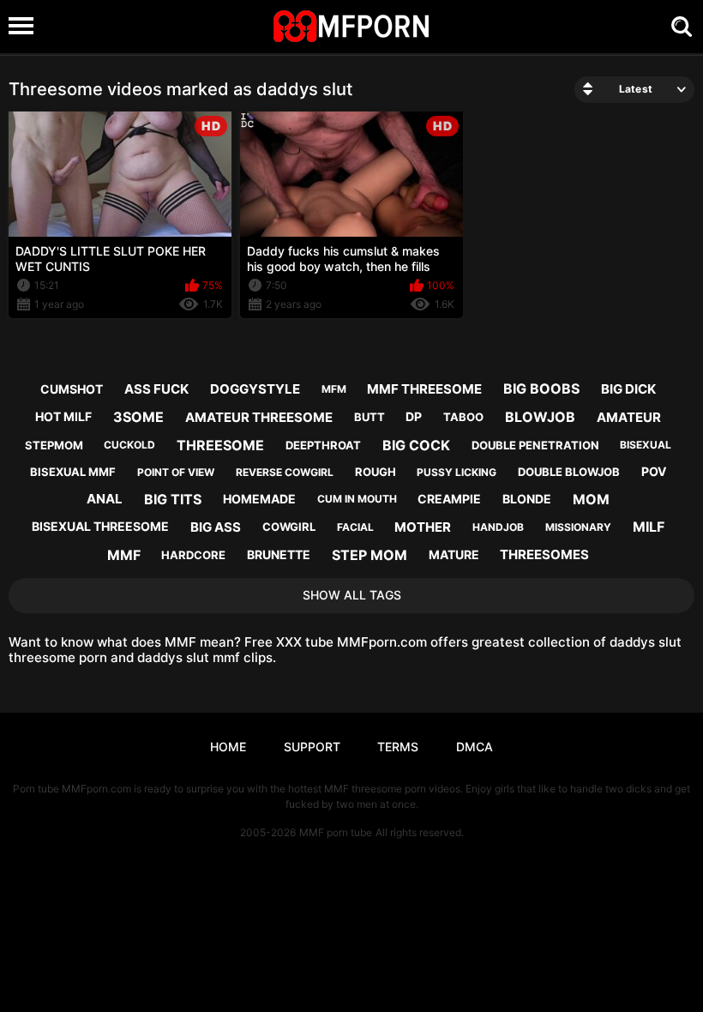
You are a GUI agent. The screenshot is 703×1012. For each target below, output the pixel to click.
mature (454, 554)
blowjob (540, 416)
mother (422, 527)
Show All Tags (352, 594)
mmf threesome (424, 389)
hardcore (193, 555)
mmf (124, 554)
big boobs (541, 388)
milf (648, 526)
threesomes (544, 554)
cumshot (71, 389)
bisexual (645, 444)
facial (355, 527)
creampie (449, 498)
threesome (220, 445)
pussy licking (456, 472)
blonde (526, 498)
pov (653, 471)
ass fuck (156, 389)
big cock (416, 445)
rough (375, 472)
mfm (333, 389)
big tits (172, 499)
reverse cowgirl (284, 472)
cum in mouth (357, 498)
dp (414, 416)
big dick (628, 389)
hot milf (63, 416)
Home (228, 746)
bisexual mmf (73, 472)
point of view (175, 472)
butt (369, 417)
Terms (397, 746)
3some (138, 416)
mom (591, 499)
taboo (463, 417)
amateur (629, 417)
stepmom (54, 445)
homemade (259, 498)
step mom (369, 554)
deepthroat (323, 445)
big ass (215, 527)
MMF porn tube (335, 832)
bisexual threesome (100, 526)
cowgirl (288, 526)
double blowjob (569, 472)
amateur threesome (259, 417)
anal (105, 499)
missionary (578, 527)
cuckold (129, 444)
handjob (498, 527)
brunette (278, 554)
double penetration (535, 445)
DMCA (474, 746)
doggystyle (255, 389)
